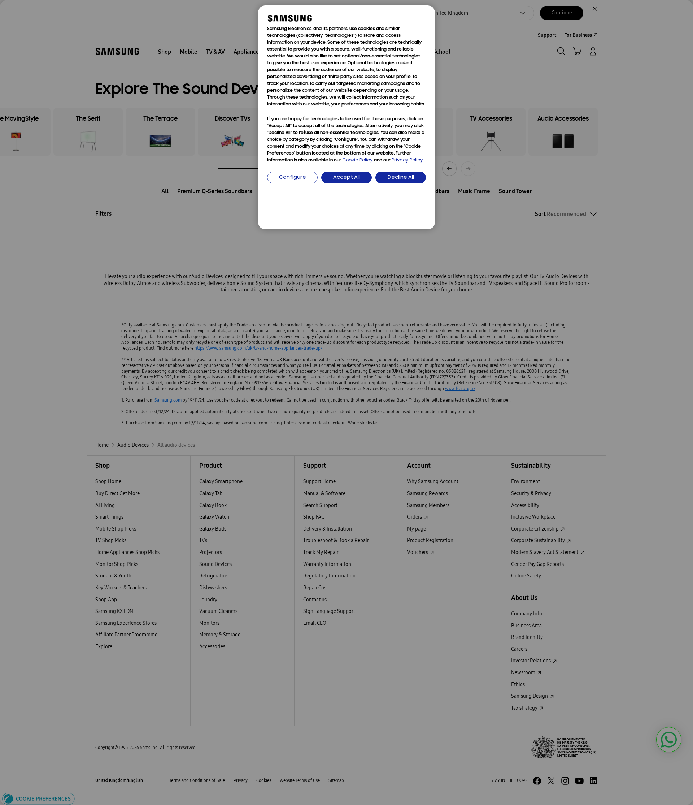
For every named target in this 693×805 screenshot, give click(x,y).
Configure (292, 177)
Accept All (346, 177)
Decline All (401, 177)
